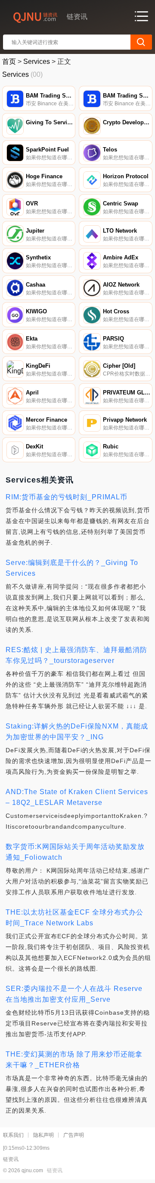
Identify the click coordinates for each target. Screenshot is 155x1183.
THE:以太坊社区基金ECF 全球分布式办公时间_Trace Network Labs (74, 918)
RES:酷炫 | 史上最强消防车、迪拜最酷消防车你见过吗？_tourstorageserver (76, 655)
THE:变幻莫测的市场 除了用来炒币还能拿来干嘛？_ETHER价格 (74, 1060)
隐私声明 (43, 1135)
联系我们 (13, 1135)
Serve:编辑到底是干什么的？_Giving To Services (72, 568)
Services (36, 61)
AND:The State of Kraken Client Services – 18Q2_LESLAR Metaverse (77, 797)
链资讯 (54, 1170)
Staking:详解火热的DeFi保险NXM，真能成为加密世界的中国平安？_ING (77, 731)
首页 (9, 61)
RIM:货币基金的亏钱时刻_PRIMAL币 (66, 497)
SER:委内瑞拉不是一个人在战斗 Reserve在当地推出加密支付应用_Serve (74, 994)
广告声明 (73, 1135)
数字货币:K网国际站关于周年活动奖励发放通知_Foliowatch (75, 852)
